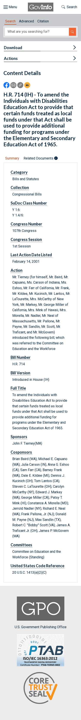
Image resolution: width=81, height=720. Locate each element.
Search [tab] (10, 21)
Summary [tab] (12, 158)
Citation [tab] (43, 21)
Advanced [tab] (26, 21)
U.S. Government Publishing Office (41, 627)
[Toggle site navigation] (10, 7)
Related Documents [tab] (39, 158)
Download (13, 47)
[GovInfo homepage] (40, 7)
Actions (11, 58)
